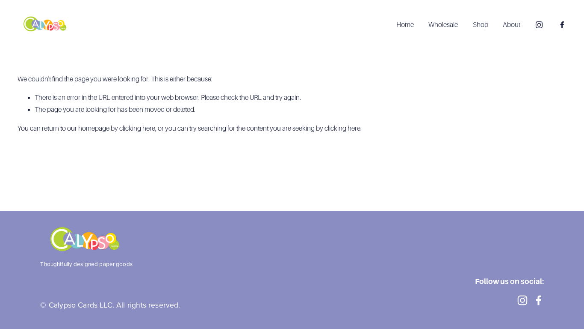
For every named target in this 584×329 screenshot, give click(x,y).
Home (405, 24)
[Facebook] (562, 25)
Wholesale (443, 24)
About (511, 24)
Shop (480, 24)
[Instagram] (539, 25)
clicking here (137, 128)
